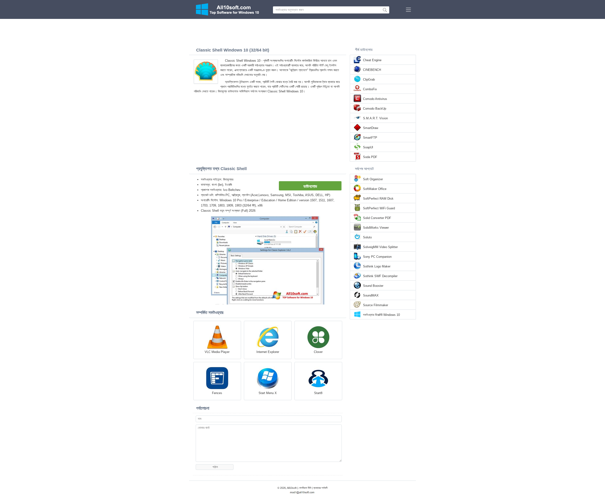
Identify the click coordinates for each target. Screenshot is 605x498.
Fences (217, 393)
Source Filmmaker (375, 305)
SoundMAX (371, 295)
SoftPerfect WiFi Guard (379, 208)
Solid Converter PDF (377, 218)
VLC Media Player (217, 352)
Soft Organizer (373, 179)
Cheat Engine (372, 60)
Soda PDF (370, 157)
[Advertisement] (302, 32)
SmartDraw (370, 128)
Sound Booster (373, 286)
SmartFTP (370, 137)
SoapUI (368, 147)
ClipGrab (369, 79)
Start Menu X (268, 393)
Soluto (367, 237)
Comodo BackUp (374, 108)
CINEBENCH (372, 70)
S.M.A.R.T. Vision (375, 118)
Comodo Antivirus (375, 99)
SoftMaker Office (374, 189)
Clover (318, 352)
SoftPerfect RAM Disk (378, 198)
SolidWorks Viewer (376, 227)
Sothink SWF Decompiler (380, 276)
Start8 (318, 393)
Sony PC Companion (377, 256)
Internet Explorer (267, 352)
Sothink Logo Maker (376, 266)
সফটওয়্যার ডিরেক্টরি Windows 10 (381, 315)
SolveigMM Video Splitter (380, 247)
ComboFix (370, 89)
